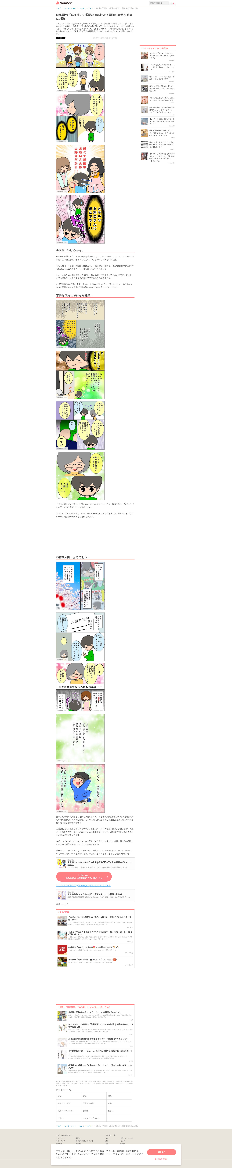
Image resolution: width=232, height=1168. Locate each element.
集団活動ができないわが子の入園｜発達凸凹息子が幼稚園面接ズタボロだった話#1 (100, 863)
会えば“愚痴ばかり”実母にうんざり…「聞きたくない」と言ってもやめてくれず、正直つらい (161, 132)
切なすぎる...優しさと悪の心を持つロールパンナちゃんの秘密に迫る (161, 99)
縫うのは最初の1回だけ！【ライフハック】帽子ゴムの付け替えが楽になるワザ (161, 88)
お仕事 (122, 1141)
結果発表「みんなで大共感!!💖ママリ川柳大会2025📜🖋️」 (94, 947)
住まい (122, 1143)
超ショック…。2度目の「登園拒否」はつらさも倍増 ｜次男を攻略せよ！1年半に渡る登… (100, 1025)
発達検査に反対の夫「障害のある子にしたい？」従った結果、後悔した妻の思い (100, 1066)
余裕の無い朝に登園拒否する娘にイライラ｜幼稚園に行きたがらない (98, 1039)
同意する (161, 1152)
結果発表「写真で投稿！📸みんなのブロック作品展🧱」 (93, 959)
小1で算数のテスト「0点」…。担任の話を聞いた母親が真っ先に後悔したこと (100, 1052)
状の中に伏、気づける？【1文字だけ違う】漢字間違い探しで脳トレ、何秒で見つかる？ (161, 144)
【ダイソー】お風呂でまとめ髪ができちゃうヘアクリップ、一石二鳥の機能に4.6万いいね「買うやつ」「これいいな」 (161, 157)
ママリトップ (60, 1138)
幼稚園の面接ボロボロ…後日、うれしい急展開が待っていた (94, 1012)
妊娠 (106, 1141)
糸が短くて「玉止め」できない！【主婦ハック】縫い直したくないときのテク (161, 55)
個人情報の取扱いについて (84, 1141)
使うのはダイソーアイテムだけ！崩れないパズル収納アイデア (161, 77)
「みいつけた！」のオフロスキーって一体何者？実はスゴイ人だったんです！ (161, 67)
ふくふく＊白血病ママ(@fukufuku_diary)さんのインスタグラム (83, 885)
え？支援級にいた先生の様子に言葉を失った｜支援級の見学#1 (95, 894)
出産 (106, 1143)
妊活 (106, 1138)
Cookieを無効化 (161, 1159)
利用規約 (78, 1143)
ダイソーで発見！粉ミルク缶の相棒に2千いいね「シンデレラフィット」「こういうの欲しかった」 (161, 109)
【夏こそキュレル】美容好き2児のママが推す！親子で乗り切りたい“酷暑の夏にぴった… (100, 933)
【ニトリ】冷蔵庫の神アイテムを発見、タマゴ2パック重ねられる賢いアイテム (161, 121)
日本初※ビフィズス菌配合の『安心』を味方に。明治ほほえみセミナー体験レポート (99, 918)
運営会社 (78, 1138)
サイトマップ (60, 1141)
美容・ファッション (127, 1138)
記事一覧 (59, 1143)
